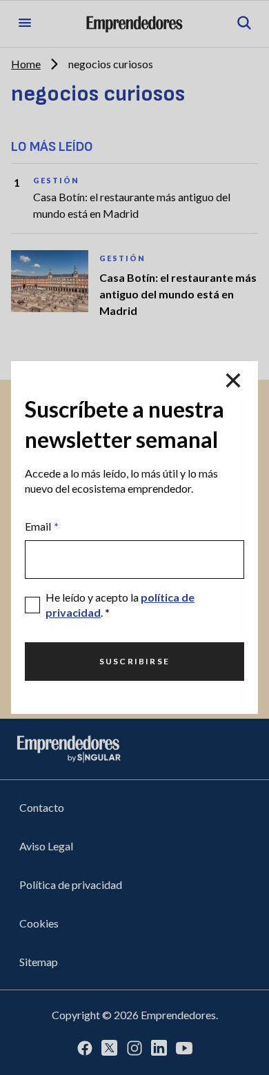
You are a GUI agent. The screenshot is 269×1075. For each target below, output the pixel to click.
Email (42, 526)
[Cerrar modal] (233, 380)
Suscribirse (134, 661)
